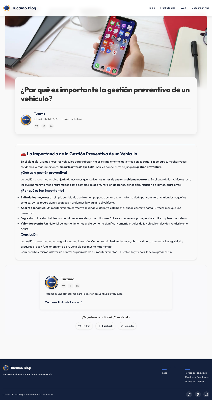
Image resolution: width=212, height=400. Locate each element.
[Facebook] (44, 126)
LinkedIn (129, 325)
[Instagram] (206, 394)
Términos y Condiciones (197, 377)
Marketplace (167, 7)
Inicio (152, 7)
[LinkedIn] (51, 126)
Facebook (107, 325)
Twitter (86, 325)
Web (183, 7)
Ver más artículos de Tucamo (62, 302)
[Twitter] (36, 126)
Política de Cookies (194, 381)
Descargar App (200, 7)
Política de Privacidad (196, 372)
